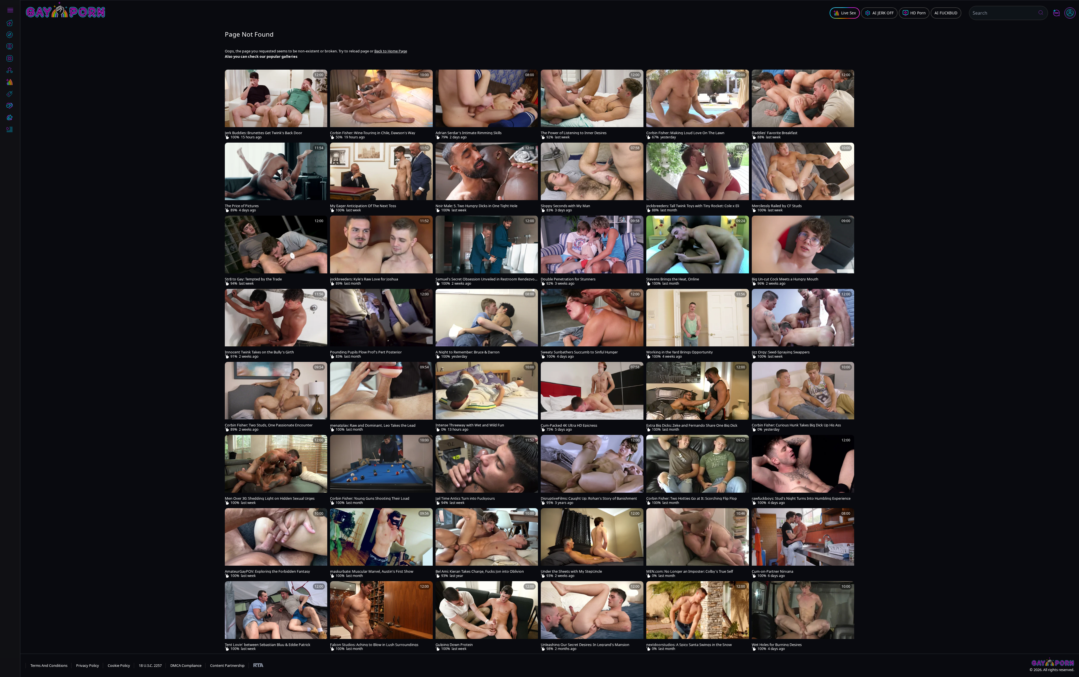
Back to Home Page (390, 51)
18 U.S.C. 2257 (150, 665)
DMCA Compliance (185, 665)
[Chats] (1056, 13)
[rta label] (255, 665)
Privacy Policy (87, 665)
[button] (1041, 13)
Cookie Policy (119, 665)
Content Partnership (227, 665)
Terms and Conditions (48, 665)
